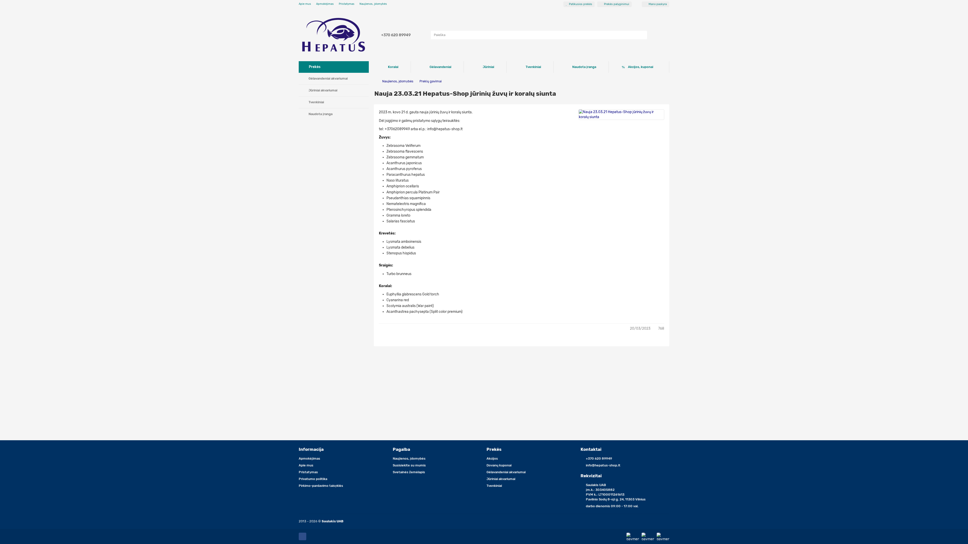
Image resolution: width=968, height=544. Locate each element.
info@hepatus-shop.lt (603, 465)
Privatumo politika (313, 479)
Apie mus (305, 4)
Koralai (393, 67)
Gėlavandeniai (440, 67)
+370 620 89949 (396, 35)
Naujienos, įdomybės (373, 4)
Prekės (494, 449)
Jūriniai (488, 67)
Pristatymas (346, 4)
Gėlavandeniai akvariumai (328, 78)
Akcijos (492, 458)
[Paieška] (642, 35)
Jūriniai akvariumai (323, 90)
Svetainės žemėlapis (409, 472)
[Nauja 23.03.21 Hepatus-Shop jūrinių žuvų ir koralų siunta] (621, 114)
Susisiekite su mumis (409, 465)
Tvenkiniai (316, 102)
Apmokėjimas (325, 4)
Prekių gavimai (430, 81)
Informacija (311, 449)
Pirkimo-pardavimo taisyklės (321, 486)
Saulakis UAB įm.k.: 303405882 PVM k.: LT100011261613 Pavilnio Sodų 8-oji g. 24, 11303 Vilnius (616, 492)
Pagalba (401, 449)
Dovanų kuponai (499, 465)
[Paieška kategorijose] (426, 35)
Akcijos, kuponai (640, 67)
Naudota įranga (320, 114)
